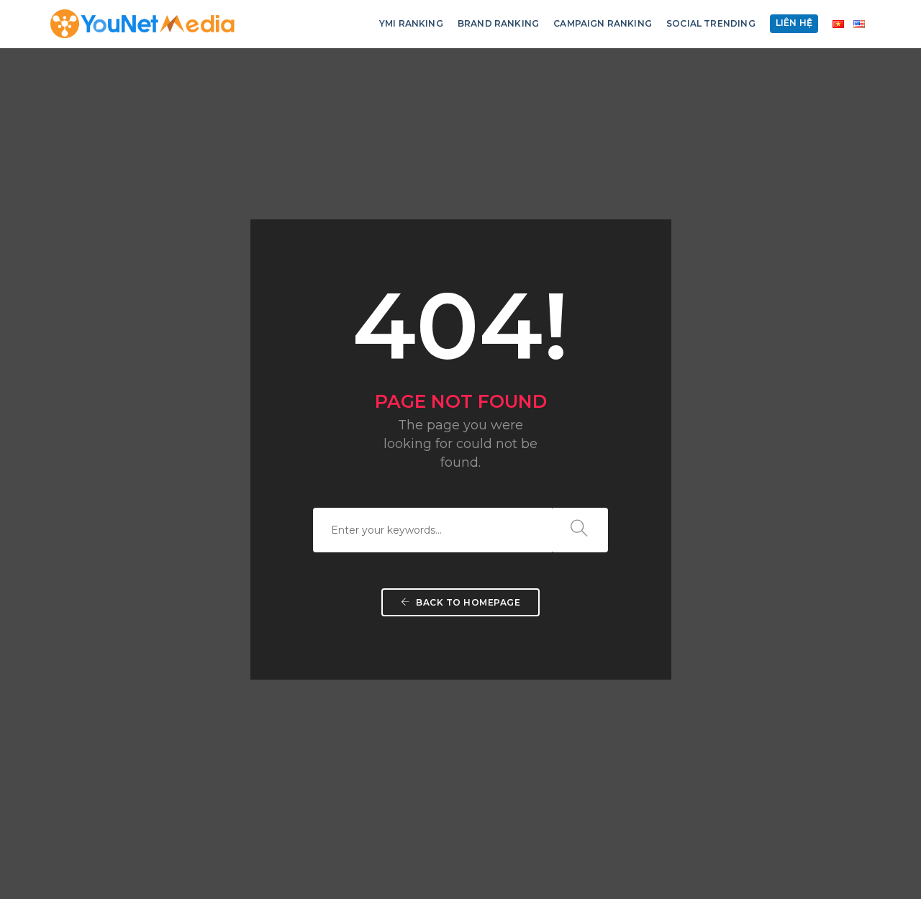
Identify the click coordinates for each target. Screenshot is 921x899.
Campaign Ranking (602, 23)
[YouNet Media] (142, 23)
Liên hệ (794, 22)
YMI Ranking (411, 23)
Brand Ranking (498, 23)
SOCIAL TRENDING (711, 23)
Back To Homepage (467, 602)
